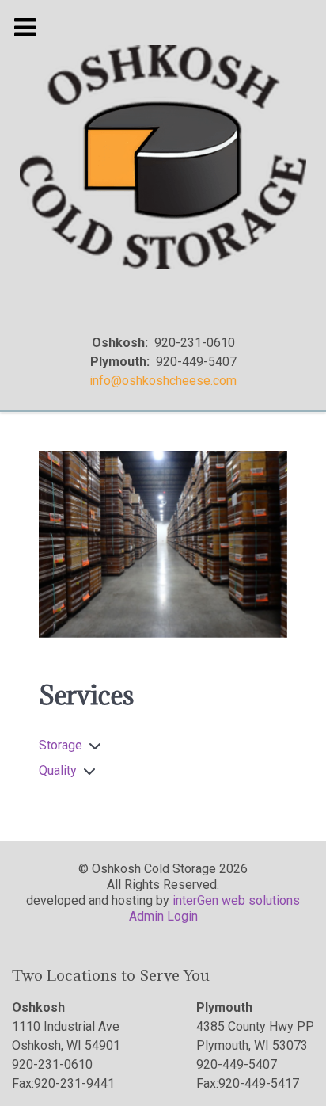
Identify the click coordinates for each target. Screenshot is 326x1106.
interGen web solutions (236, 900)
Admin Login (163, 916)
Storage (60, 745)
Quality (58, 770)
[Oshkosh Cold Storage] (163, 157)
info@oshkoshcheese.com (163, 380)
